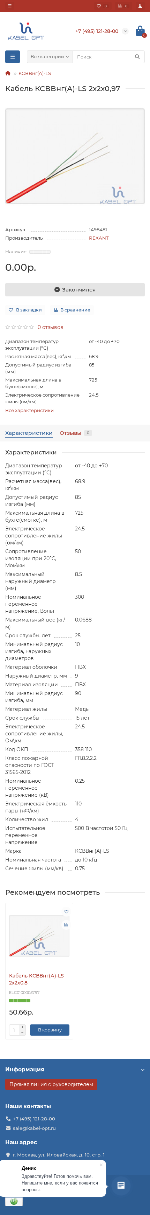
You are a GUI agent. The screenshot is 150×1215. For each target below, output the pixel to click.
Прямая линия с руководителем (51, 1084)
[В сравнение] (66, 925)
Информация (24, 1069)
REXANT (99, 238)
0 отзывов (50, 327)
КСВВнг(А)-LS (34, 73)
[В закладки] (66, 912)
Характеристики (29, 433)
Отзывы (74, 433)
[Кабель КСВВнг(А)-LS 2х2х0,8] (39, 935)
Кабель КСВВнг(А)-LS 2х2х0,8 (36, 979)
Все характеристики (29, 410)
